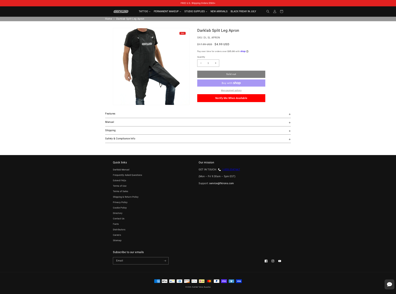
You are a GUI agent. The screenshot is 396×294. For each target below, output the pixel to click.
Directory (117, 213)
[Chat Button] (389, 284)
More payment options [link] (231, 90)
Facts (116, 224)
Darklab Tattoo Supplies (201, 287)
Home (108, 18)
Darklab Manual (121, 169)
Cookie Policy (120, 207)
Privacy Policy (120, 202)
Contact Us (119, 218)
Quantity (201, 57)
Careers (117, 235)
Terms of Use (119, 186)
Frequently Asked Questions (127, 175)
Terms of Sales (120, 191)
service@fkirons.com (221, 183)
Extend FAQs (119, 180)
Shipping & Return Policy (125, 197)
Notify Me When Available (231, 98)
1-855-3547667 (231, 169)
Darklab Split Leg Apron (130, 18)
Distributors (119, 229)
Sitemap (117, 240)
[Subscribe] (164, 260)
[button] (268, 11)
